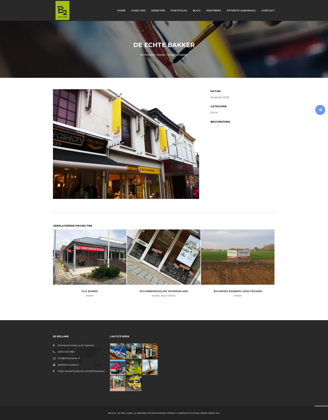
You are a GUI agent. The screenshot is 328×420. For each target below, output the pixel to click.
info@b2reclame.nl (69, 358)
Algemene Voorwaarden (150, 413)
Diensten (158, 10)
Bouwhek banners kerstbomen (238, 291)
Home (121, 10)
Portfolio (179, 10)
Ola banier (89, 291)
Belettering (168, 296)
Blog (197, 10)
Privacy (172, 413)
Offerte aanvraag (241, 10)
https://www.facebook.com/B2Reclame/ (81, 371)
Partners (213, 10)
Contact (268, 10)
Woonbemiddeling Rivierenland (163, 291)
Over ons (138, 10)
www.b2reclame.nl (68, 364)
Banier (214, 112)
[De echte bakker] (126, 143)
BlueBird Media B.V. (208, 413)
